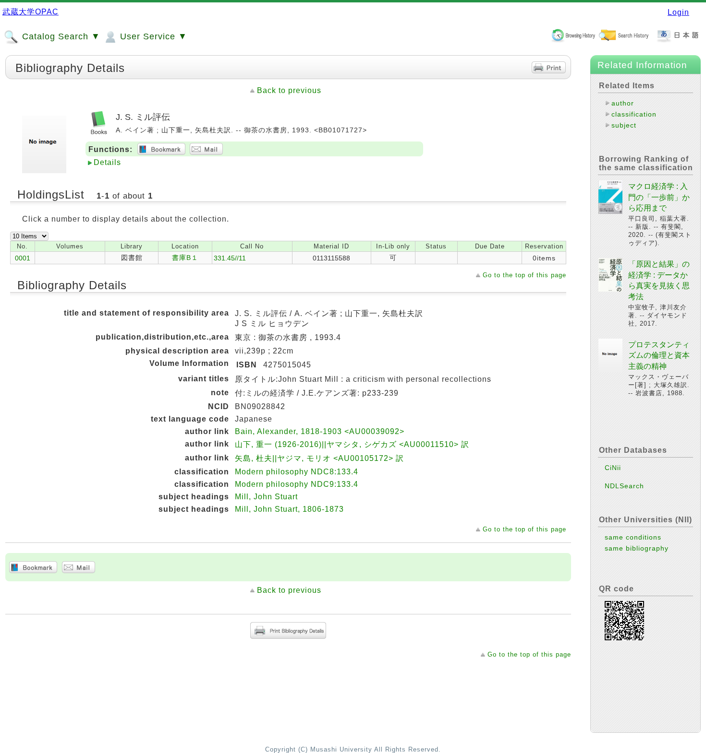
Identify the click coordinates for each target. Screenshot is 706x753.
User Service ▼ (152, 36)
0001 (22, 258)
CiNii (613, 467)
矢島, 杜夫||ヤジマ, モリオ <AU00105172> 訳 (319, 458)
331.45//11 (230, 258)
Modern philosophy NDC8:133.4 (296, 472)
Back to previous (289, 90)
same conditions (633, 537)
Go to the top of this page (524, 275)
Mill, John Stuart (266, 497)
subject (623, 125)
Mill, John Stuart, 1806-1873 (289, 509)
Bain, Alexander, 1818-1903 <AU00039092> (319, 431)
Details (107, 162)
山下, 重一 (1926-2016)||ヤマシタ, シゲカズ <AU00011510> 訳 (352, 444)
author (622, 103)
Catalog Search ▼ (59, 36)
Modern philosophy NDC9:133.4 (296, 484)
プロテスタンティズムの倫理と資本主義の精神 (659, 355)
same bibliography (637, 548)
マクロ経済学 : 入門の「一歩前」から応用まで (659, 197)
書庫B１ (185, 257)
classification (634, 114)
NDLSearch (624, 486)
